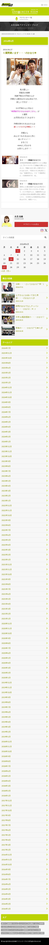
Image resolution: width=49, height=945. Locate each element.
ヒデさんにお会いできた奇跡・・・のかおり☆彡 (27, 298)
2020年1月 (6, 677)
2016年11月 (7, 859)
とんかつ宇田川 (24, 933)
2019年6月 (6, 712)
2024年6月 (6, 417)
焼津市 (41, 923)
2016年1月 (6, 909)
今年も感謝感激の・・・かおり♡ (30, 318)
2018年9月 (6, 756)
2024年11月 (7, 392)
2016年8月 (6, 874)
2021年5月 (6, 599)
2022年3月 (6, 550)
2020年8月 (6, 643)
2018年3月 (6, 786)
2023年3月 (6, 491)
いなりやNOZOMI (16, 927)
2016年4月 (6, 894)
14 (11, 259)
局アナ (4, 923)
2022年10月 (7, 515)
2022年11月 (7, 510)
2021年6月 (6, 594)
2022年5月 (6, 540)
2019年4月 (6, 722)
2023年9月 (6, 461)
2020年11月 (7, 628)
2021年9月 (6, 579)
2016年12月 (7, 854)
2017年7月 (6, 825)
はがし (31, 927)
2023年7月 (6, 471)
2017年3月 (6, 845)
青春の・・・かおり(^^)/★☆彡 (29, 329)
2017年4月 (6, 840)
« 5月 (3, 271)
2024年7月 (6, 412)
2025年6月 (6, 368)
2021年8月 (6, 584)
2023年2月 (6, 495)
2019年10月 (7, 692)
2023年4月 (6, 486)
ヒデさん (4, 933)
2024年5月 (6, 422)
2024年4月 (6, 427)
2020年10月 (7, 633)
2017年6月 (6, 830)
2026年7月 (6, 348)
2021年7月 (6, 589)
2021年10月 (7, 574)
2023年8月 (6, 466)
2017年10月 (7, 810)
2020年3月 (6, 668)
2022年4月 (6, 545)
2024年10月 (7, 397)
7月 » (8, 271)
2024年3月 (6, 432)
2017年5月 (6, 835)
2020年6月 (6, 653)
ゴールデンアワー (16, 930)
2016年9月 (6, 869)
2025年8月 (6, 363)
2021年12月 (7, 564)
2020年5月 (6, 658)
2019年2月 (6, 732)
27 (4, 267)
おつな (32, 930)
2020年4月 (6, 663)
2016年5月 (6, 889)
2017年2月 (6, 850)
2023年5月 (6, 481)
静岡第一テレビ (12, 923)
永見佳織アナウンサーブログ (24, 25)
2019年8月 (6, 702)
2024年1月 (6, 441)
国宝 (42, 933)
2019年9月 (6, 697)
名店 (36, 927)
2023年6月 (6, 476)
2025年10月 (7, 358)
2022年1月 (6, 559)
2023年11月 (7, 451)
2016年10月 (7, 864)
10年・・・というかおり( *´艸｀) (30, 285)
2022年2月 (6, 554)
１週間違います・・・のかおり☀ (19, 52)
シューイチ (22, 923)
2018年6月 (6, 771)
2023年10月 (7, 456)
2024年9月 (6, 402)
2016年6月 (6, 884)
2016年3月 (6, 899)
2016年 (28, 34)
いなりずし (5, 927)
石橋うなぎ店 (35, 933)
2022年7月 (6, 530)
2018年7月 (6, 766)
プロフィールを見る (31, 224)
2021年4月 (6, 604)
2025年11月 (7, 353)
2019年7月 (6, 707)
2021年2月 (6, 613)
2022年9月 (6, 520)
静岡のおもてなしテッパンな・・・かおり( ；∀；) (27, 309)
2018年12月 (7, 741)
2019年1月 (6, 736)
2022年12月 (7, 505)
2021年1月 (6, 618)
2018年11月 (7, 746)
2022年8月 (6, 525)
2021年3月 (6, 609)
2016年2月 (6, 904)
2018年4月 (6, 781)
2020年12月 (7, 623)
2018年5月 (6, 776)
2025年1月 (6, 382)
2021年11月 (7, 569)
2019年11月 (7, 687)
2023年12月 (7, 446)
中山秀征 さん (33, 923)
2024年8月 (6, 407)
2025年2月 (6, 377)
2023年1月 (6, 500)
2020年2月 (6, 673)
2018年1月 (6, 795)
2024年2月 (6, 436)
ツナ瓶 (38, 930)
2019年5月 (6, 717)
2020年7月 (6, 648)
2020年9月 (6, 638)
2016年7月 (6, 879)
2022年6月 (6, 535)
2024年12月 (7, 387)
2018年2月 (6, 791)
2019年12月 (7, 682)
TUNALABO (5, 930)
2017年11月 (7, 805)
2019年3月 (6, 727)
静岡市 (26, 930)
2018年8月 (6, 761)
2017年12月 (7, 800)
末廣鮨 (26, 927)
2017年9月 (6, 815)
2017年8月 (6, 820)
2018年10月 (7, 751)
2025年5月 (6, 372)
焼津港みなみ (13, 933)
